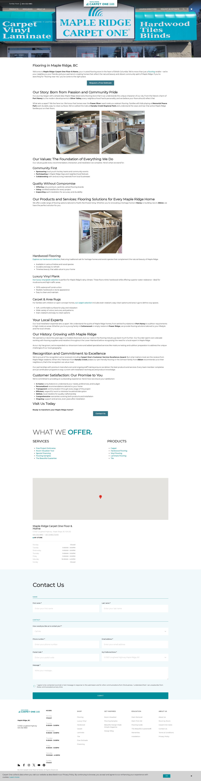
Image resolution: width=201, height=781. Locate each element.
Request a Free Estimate (100, 83)
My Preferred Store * (109, 652)
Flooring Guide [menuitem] (137, 725)
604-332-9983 (27, 4)
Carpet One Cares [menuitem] (165, 725)
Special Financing (43, 453)
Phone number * (39, 639)
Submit (100, 696)
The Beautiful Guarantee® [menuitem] (141, 729)
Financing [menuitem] (81, 744)
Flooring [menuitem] (80, 717)
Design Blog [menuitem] (109, 731)
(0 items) (191, 9)
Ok (167, 776)
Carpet (114, 448)
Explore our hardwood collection (46, 259)
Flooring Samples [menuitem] (110, 721)
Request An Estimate (170, 9)
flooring (151, 72)
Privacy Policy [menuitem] (164, 736)
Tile (112, 458)
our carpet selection (83, 303)
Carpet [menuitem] (79, 729)
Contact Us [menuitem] (163, 729)
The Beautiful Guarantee (46, 458)
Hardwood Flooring (119, 451)
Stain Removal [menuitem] (136, 717)
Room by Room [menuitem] (164, 721)
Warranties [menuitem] (135, 733)
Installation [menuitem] (135, 736)
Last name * (106, 603)
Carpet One (37, 22)
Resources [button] (27, 9)
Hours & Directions (148, 9)
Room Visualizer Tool (45, 451)
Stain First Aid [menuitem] (136, 721)
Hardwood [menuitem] (81, 725)
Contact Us (100, 414)
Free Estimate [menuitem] (82, 740)
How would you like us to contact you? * (47, 626)
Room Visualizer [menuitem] (110, 717)
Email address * (107, 639)
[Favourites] (187, 9)
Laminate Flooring (118, 456)
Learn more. (14, 777)
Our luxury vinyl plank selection (46, 280)
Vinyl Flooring (116, 453)
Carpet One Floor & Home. (33, 770)
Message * (36, 665)
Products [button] (13, 9)
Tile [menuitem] (78, 736)
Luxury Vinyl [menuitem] (81, 721)
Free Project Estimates (46, 448)
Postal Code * (37, 652)
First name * (37, 603)
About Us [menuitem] (162, 717)
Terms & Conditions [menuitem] (166, 733)
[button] (184, 9)
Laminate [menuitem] (80, 733)
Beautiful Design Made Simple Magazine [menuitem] (113, 726)
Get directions (52, 535)
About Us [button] (41, 9)
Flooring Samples (43, 456)
